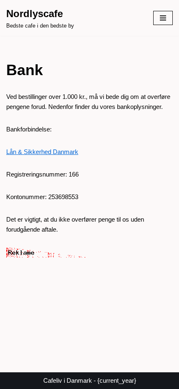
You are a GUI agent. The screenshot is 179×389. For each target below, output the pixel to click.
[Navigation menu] (163, 18)
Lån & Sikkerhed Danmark (42, 151)
